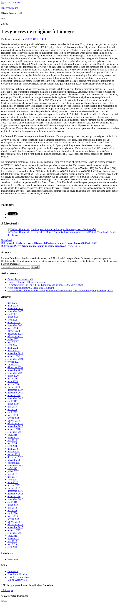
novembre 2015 (15, 527)
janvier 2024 (14, 331)
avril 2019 (13, 412)
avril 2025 (13, 319)
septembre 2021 (15, 359)
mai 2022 (12, 342)
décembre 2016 (15, 490)
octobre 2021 (14, 356)
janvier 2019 (14, 420)
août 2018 (12, 434)
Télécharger (7, 590)
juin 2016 (12, 507)
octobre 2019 (14, 395)
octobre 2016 (14, 496)
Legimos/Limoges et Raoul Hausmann (26, 282)
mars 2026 (13, 305)
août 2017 (12, 468)
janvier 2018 (14, 454)
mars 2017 (13, 482)
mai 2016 (12, 510)
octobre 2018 (14, 429)
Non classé (6, 240)
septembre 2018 (15, 432)
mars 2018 (13, 448)
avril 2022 (13, 345)
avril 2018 (13, 446)
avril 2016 (13, 513)
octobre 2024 (14, 322)
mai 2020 (12, 378)
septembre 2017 (15, 465)
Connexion (13, 571)
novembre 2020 (15, 370)
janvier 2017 (14, 488)
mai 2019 (12, 409)
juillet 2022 (13, 339)
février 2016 (14, 519)
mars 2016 (13, 516)
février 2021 (14, 361)
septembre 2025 (15, 311)
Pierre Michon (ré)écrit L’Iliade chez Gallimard (31, 287)
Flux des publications (18, 574)
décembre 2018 (15, 423)
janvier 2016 (14, 521)
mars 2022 (13, 347)
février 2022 (14, 350)
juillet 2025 (13, 317)
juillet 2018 (13, 437)
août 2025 (12, 314)
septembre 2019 (15, 398)
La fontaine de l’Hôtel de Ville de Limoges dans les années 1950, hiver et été (45, 285)
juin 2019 (12, 406)
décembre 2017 (15, 457)
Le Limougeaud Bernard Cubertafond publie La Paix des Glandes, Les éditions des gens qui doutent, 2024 (60, 290)
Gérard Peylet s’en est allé (20, 279)
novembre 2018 (15, 426)
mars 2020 (13, 381)
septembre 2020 (15, 373)
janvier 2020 (14, 387)
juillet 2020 (13, 375)
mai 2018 (12, 443)
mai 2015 (12, 544)
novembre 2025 (15, 308)
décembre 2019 (15, 389)
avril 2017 (13, 479)
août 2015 (12, 535)
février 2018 (14, 451)
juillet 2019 (13, 404)
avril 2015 (13, 547)
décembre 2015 (15, 524)
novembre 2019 (15, 392)
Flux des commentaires (19, 577)
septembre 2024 (15, 325)
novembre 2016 (15, 493)
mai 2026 (12, 302)
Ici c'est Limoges (9, 8)
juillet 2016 (13, 505)
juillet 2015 (13, 538)
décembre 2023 (15, 333)
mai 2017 (12, 476)
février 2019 (14, 418)
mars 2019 (13, 415)
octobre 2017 (14, 462)
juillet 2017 (13, 471)
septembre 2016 (15, 499)
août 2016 (12, 502)
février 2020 (14, 384)
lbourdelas (17, 39)
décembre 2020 (15, 367)
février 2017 (14, 485)
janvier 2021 (14, 364)
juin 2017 (12, 474)
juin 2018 (12, 440)
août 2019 (12, 401)
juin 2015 (12, 541)
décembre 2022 (15, 336)
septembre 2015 (15, 533)
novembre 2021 (15, 353)
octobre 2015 (14, 530)
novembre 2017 (15, 460)
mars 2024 (13, 328)
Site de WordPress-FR (18, 579)
